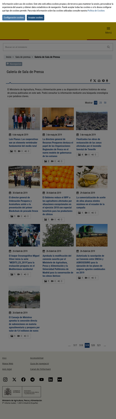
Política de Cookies (96, 10)
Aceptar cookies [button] (35, 17)
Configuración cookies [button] (14, 17)
